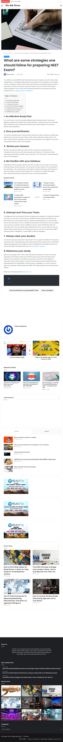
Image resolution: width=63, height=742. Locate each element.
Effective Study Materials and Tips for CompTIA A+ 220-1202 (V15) (30, 384)
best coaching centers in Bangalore (22, 90)
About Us (30, 739)
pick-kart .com (57, 739)
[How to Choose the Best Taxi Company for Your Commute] (8, 447)
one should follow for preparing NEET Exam (24, 290)
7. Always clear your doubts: (13, 110)
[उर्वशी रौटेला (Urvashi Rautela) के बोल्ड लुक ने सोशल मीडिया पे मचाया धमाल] (8, 462)
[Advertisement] (31, 308)
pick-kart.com (27, 272)
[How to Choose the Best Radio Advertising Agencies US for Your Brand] (46, 586)
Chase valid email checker (22, 452)
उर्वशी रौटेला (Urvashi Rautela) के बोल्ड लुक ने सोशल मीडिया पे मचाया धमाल (35, 459)
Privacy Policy (43, 739)
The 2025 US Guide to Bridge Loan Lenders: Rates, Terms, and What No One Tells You (44, 569)
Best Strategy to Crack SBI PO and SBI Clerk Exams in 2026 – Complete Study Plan (50, 385)
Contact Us (37, 739)
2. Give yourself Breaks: (12, 102)
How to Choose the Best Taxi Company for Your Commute (31, 445)
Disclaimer (50, 739)
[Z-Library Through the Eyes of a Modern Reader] (37, 197)
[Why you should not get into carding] (8, 440)
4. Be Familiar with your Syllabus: (15, 106)
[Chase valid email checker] (8, 454)
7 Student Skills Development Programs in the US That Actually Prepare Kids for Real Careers (22, 199)
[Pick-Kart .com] (13, 5)
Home (6, 53)
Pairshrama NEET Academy (37, 246)
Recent (47, 431)
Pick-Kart (26, 736)
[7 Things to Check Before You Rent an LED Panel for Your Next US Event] (11, 714)
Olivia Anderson (10, 74)
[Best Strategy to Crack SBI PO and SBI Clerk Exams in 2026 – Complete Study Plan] (50, 376)
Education (11, 53)
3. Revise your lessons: (12, 104)
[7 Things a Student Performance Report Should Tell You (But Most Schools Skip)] (37, 185)
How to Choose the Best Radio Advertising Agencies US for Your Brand (45, 598)
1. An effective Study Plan (13, 100)
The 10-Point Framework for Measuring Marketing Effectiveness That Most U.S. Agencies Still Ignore (15, 599)
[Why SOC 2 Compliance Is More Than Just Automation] (12, 376)
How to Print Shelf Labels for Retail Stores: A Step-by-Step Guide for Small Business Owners (34, 1)
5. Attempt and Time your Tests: (14, 108)
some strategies (47, 290)
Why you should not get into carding (25, 437)
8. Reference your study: (12, 111)
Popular (16, 431)
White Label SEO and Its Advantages (25, 467)
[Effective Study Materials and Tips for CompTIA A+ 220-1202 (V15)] (31, 376)
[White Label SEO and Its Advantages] (8, 469)
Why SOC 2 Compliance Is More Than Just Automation (11, 384)
